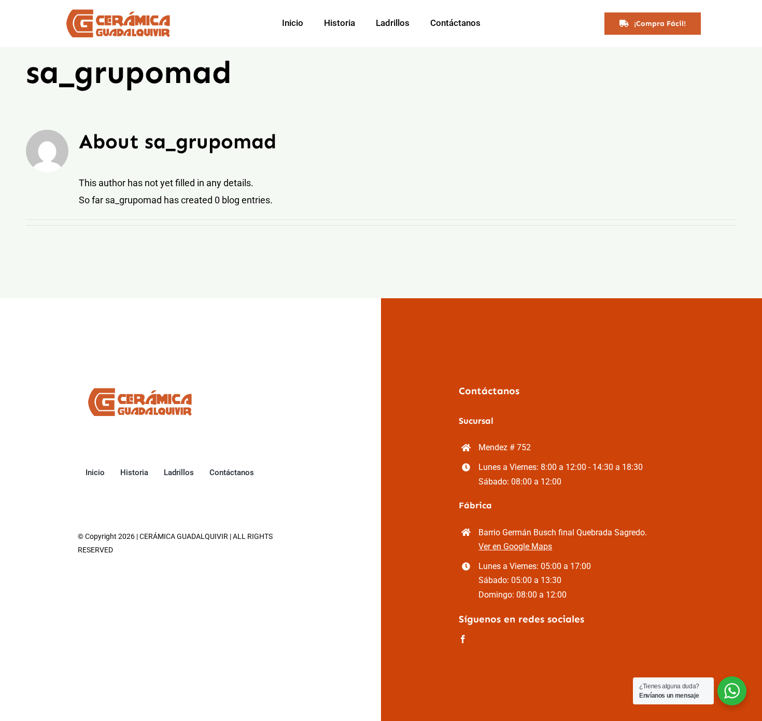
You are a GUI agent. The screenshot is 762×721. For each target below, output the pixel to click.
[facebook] (463, 639)
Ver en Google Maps (515, 546)
